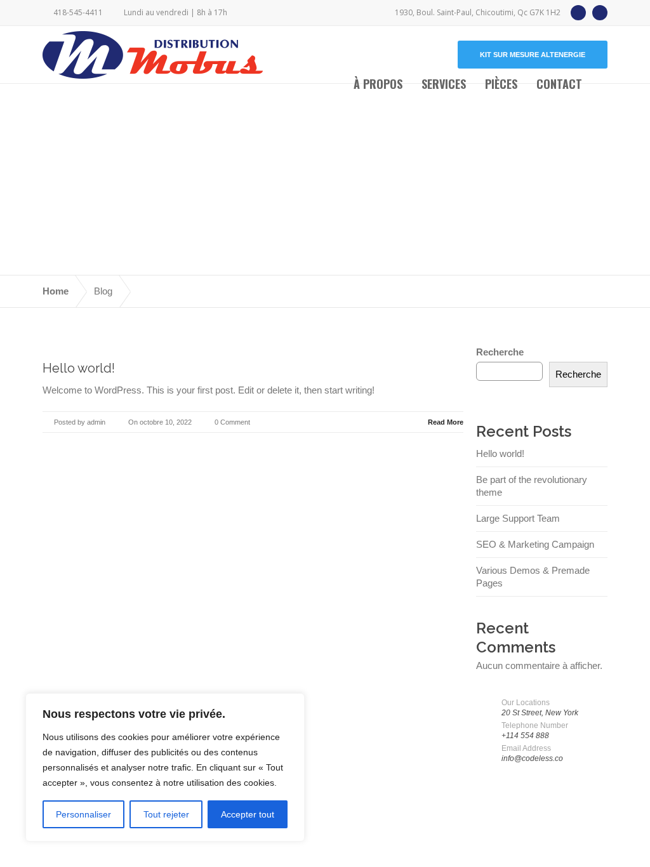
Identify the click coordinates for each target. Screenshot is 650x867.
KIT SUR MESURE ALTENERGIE (532, 54)
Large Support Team (518, 518)
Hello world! (79, 368)
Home (56, 291)
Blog (103, 291)
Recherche (500, 352)
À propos (378, 84)
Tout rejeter (166, 814)
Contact (559, 84)
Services (443, 84)
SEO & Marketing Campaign (535, 544)
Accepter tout (247, 814)
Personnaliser (83, 814)
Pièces (501, 84)
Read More (445, 422)
